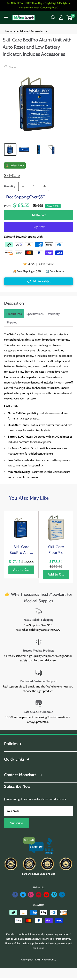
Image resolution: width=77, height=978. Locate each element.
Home (8, 31)
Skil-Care (12, 175)
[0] (69, 17)
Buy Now (39, 227)
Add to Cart (38, 215)
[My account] (61, 17)
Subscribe (16, 823)
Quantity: (10, 186)
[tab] (14, 313)
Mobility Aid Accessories (30, 31)
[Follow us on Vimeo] (54, 895)
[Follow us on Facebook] (15, 895)
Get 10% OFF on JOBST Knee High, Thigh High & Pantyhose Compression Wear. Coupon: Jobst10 (38, 5)
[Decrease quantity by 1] (22, 186)
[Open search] (53, 17)
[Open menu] (6, 17)
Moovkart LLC (48, 959)
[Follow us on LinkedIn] (62, 895)
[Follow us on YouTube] (46, 895)
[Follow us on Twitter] (23, 895)
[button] (38, 281)
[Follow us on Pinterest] (38, 895)
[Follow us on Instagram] (31, 895)
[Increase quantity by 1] (44, 186)
